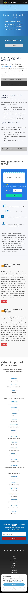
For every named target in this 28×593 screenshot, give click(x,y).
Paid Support (14, 572)
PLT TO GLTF (14, 447)
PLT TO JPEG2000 (14, 494)
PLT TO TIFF (14, 482)
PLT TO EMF (14, 453)
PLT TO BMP (14, 511)
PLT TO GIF (14, 505)
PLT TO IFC (14, 384)
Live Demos (14, 568)
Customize (8, 588)
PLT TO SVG (14, 401)
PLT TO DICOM (14, 465)
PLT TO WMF (14, 459)
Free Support (14, 570)
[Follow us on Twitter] (8, 551)
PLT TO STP (14, 396)
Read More (4, 301)
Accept (14, 584)
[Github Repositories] (20, 551)
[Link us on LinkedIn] (11, 551)
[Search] (26, 2)
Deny (19, 588)
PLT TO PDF (14, 471)
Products (13, 558)
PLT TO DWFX (14, 424)
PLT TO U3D (14, 419)
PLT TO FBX (14, 390)
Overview (14, 45)
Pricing (13, 563)
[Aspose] (10, 2)
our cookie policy (17, 581)
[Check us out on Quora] (17, 551)
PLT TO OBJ (14, 430)
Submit (14, 538)
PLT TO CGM (14, 436)
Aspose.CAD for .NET (6, 66)
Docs (13, 565)
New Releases (13, 561)
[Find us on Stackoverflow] (14, 551)
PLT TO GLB (14, 442)
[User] (23, 2)
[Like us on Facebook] (5, 551)
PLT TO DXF (14, 378)
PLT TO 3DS (14, 413)
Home (13, 556)
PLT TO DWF (14, 407)
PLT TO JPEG (14, 488)
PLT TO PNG (14, 499)
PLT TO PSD (14, 476)
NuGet (20, 70)
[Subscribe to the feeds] (24, 551)
